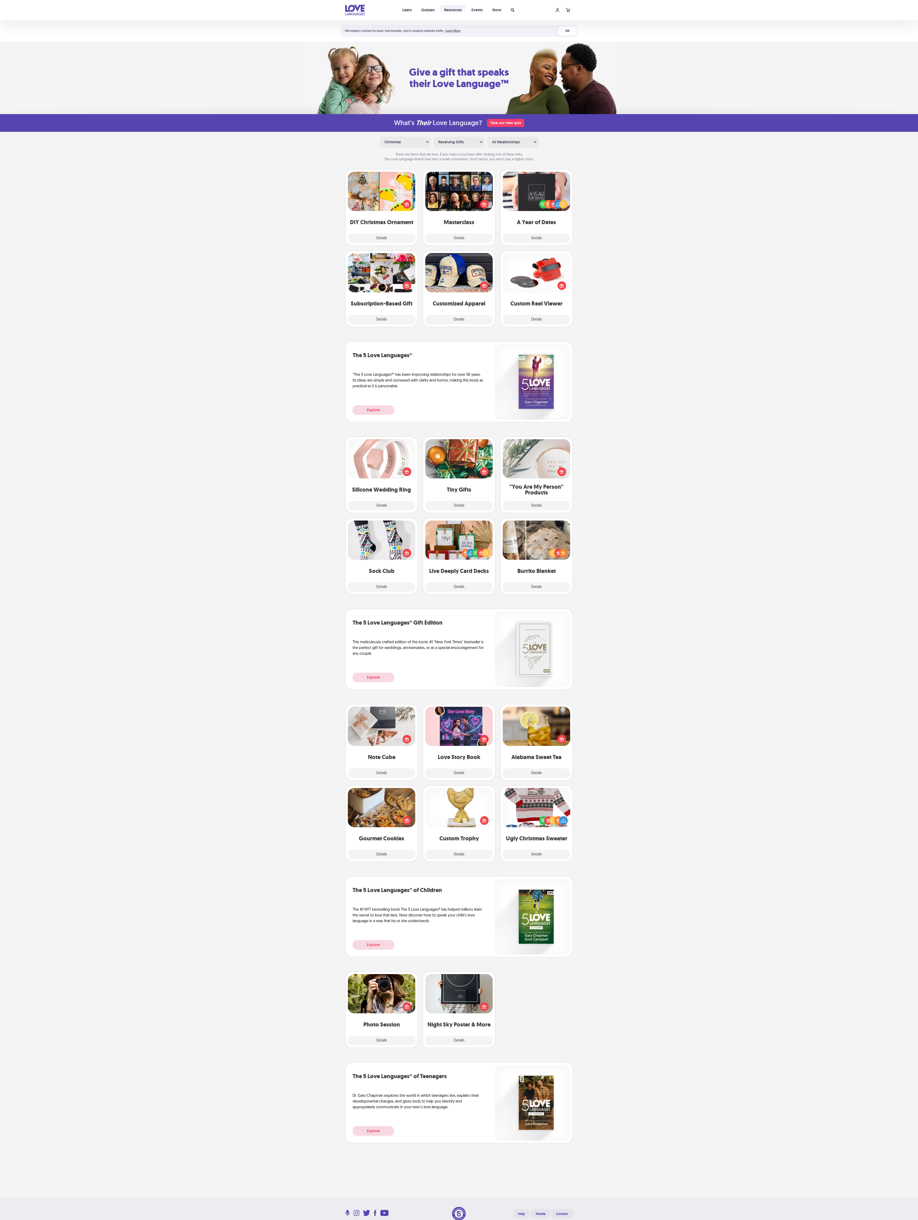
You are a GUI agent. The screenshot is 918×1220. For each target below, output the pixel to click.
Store (496, 9)
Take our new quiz (505, 122)
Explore (373, 409)
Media (540, 1214)
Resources (453, 9)
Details (381, 238)
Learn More (452, 31)
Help (521, 1214)
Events (477, 9)
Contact (562, 1214)
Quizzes (428, 9)
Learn (407, 9)
